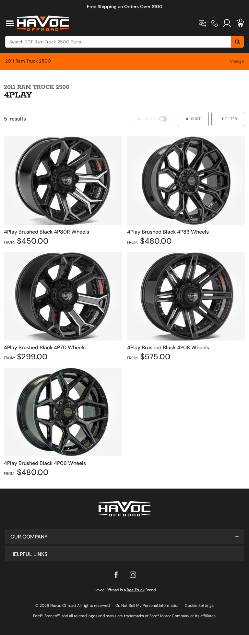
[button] (124, 536)
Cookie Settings (199, 605)
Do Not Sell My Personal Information (147, 605)
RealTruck (136, 590)
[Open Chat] (202, 23)
